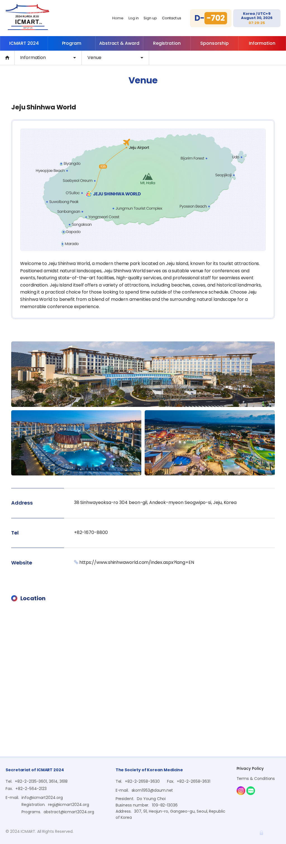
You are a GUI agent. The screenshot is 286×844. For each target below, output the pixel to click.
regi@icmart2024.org (68, 804)
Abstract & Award (119, 43)
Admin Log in (261, 833)
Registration (167, 43)
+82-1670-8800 (91, 532)
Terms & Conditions (256, 778)
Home (117, 18)
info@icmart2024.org (42, 797)
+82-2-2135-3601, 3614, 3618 (41, 781)
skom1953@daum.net (152, 790)
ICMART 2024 (24, 43)
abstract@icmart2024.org (69, 812)
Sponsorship (214, 43)
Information (262, 43)
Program (71, 43)
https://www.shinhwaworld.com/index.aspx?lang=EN (136, 562)
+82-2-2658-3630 (142, 781)
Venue (94, 57)
